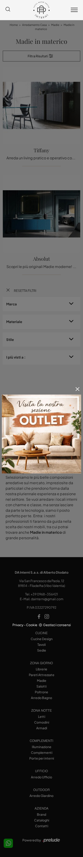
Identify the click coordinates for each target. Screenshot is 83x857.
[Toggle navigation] (74, 10)
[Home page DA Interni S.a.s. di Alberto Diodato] (41, 10)
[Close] (77, 389)
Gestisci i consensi (57, 625)
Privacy (18, 625)
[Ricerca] (8, 10)
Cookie (31, 625)
